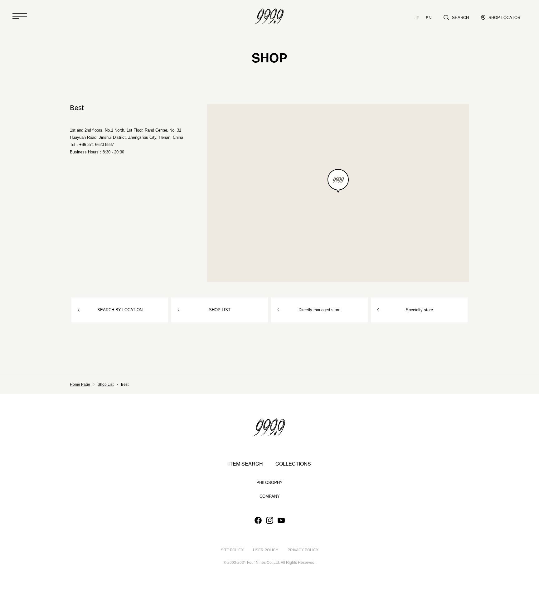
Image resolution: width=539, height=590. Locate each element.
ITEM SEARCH (245, 464)
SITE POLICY (232, 550)
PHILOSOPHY (269, 482)
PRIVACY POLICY (303, 550)
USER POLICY (265, 550)
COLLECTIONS (293, 464)
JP (417, 18)
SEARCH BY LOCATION (120, 309)
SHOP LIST (220, 309)
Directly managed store (319, 309)
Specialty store (419, 309)
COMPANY (270, 496)
